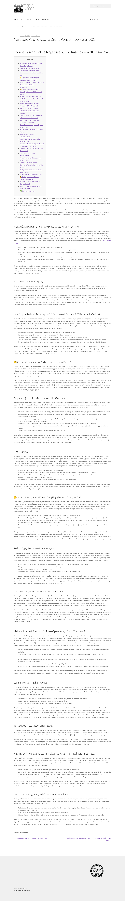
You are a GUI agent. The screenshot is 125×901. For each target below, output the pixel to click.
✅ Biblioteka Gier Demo (27, 191)
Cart (22, 19)
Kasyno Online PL (24, 26)
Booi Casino (23, 87)
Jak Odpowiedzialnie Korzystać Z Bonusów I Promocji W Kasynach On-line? (31, 73)
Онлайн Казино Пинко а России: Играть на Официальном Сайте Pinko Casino (88, 839)
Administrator (35, 36)
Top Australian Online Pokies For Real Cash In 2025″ (32, 838)
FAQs (37, 19)
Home (16, 19)
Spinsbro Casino (25, 137)
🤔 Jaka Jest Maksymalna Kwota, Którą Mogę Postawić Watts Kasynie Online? (31, 92)
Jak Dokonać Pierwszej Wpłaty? (29, 68)
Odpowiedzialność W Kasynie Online (31, 174)
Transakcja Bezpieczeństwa (28, 163)
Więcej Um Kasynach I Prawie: (29, 108)
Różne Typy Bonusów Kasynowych (30, 96)
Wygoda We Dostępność (27, 134)
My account (45, 19)
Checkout (29, 19)
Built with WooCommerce (22, 890)
